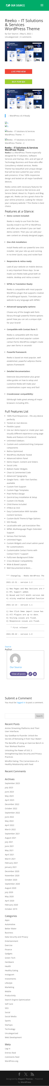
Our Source (13, 33)
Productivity (10, 995)
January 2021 (11, 867)
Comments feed (12, 1057)
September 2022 (12, 812)
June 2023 (9, 791)
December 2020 (12, 871)
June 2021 (9, 846)
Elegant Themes (25, 1079)
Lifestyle (8, 983)
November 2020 (12, 875)
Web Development (13, 1037)
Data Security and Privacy (16, 937)
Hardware (9, 962)
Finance (8, 949)
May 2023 (9, 796)
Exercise (8, 945)
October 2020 (11, 879)
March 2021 (10, 858)
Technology (10, 1029)
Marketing (9, 987)
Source (8, 646)
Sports (8, 1020)
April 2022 (9, 825)
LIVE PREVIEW (18, 71)
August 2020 (10, 888)
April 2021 (9, 854)
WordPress (26, 1082)
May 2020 (9, 896)
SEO (7, 1008)
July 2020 (9, 892)
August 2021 (10, 838)
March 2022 (10, 829)
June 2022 (9, 817)
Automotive (10, 924)
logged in (21, 702)
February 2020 (11, 904)
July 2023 (9, 787)
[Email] (35, 674)
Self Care (9, 1004)
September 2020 (12, 884)
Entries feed (10, 1052)
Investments (10, 978)
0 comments (25, 37)
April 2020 (9, 900)
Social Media (10, 1016)
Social (7, 1012)
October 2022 (11, 808)
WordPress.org (11, 1061)
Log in (7, 1048)
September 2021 (12, 833)
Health (8, 966)
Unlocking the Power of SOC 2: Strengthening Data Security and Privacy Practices (23, 753)
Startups (9, 1025)
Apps (7, 920)
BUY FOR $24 (18, 82)
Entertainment (11, 941)
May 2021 (9, 850)
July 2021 (9, 842)
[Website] (30, 674)
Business (9, 932)
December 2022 (12, 804)
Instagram (9, 974)
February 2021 (11, 863)
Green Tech (10, 958)
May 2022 (9, 821)
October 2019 (11, 909)
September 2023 (12, 783)
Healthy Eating (11, 970)
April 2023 (9, 800)
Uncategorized (11, 37)
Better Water (10, 928)
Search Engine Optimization (17, 999)
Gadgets (8, 953)
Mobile (8, 991)
